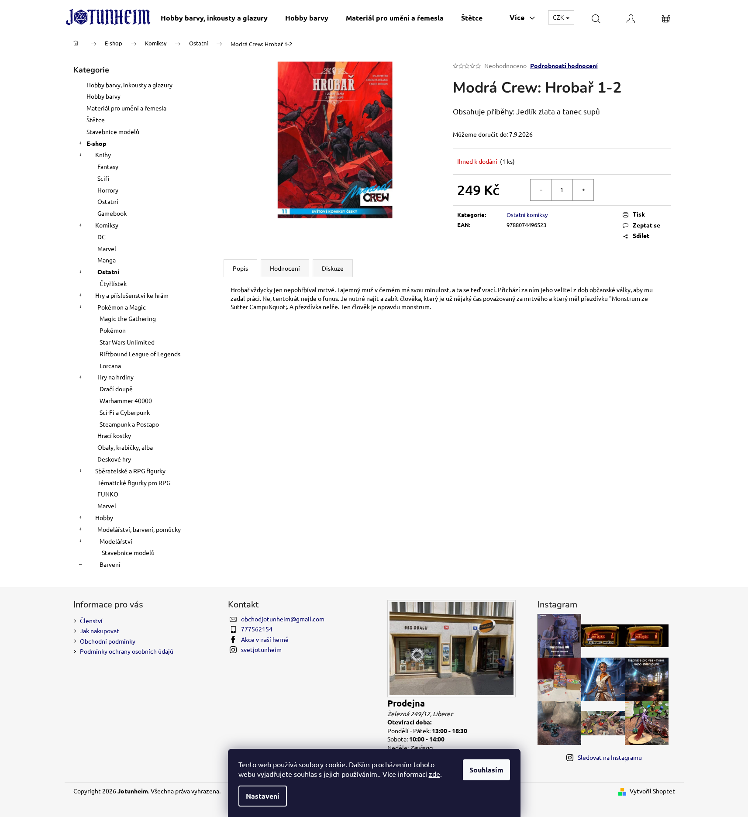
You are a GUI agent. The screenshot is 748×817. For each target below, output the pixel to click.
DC (101, 237)
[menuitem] (214, 17)
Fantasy (107, 166)
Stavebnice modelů (112, 131)
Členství (91, 620)
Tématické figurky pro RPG (133, 482)
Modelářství (116, 541)
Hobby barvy (103, 96)
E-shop (96, 143)
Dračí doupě (116, 389)
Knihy (103, 155)
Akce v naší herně (265, 639)
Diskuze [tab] (333, 268)
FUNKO (107, 494)
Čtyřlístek (113, 283)
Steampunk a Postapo (129, 424)
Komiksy (106, 225)
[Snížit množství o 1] (541, 189)
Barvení (110, 564)
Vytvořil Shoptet (652, 791)
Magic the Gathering (128, 318)
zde (434, 773)
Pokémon (113, 330)
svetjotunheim (261, 649)
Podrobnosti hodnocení (564, 65)
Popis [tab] (240, 268)
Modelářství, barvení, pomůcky (139, 529)
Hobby (104, 517)
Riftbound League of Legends (140, 354)
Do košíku (638, 189)
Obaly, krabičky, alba (125, 447)
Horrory (107, 190)
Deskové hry (114, 459)
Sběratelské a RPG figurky (130, 471)
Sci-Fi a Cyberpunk (125, 412)
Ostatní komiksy (527, 214)
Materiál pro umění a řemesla (126, 108)
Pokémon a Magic (121, 307)
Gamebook (112, 213)
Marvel (106, 248)
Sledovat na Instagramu (610, 757)
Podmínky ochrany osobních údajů (126, 651)
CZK (559, 17)
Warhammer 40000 (126, 400)
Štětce (95, 120)
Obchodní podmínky (107, 641)
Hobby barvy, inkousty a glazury (129, 85)
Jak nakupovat (99, 630)
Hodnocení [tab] (285, 268)
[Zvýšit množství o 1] (582, 189)
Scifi (103, 178)
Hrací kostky (114, 435)
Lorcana (110, 365)
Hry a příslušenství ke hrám (132, 295)
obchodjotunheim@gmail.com (282, 619)
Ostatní (107, 201)
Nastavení (262, 795)
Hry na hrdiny (115, 377)
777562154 (256, 629)
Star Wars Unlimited (127, 342)
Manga (106, 260)
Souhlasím (486, 769)
